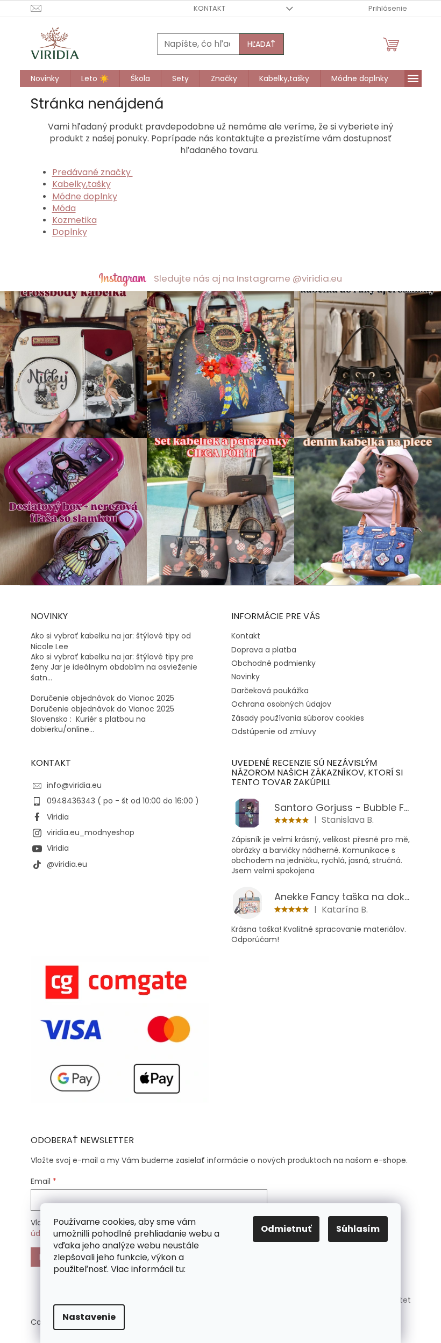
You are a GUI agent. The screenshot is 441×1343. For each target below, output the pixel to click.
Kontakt (209, 8)
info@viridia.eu (74, 785)
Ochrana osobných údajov (281, 704)
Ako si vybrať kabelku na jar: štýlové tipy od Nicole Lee (111, 641)
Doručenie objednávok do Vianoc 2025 (102, 698)
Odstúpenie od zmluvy (273, 731)
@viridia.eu (67, 864)
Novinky (245, 676)
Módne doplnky (84, 196)
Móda (64, 208)
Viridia (58, 816)
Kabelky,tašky (81, 184)
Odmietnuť (286, 1229)
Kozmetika (74, 220)
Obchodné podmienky (273, 663)
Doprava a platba (263, 649)
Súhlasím (358, 1229)
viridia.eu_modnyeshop (90, 832)
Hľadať (261, 44)
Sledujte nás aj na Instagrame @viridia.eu (248, 278)
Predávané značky (92, 172)
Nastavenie (89, 1317)
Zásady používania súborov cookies (297, 718)
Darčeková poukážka (270, 690)
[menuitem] (45, 78)
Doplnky (69, 232)
